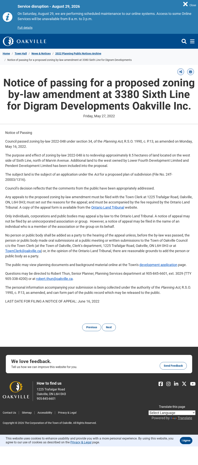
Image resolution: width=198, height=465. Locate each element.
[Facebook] (161, 384)
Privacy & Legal (67, 412)
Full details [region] (25, 28)
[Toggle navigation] (191, 41)
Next (109, 327)
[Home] (24, 41)
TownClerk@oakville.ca (23, 251)
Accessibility (45, 412)
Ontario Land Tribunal (107, 207)
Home (6, 53)
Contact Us (9, 412)
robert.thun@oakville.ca (54, 279)
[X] (184, 384)
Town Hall (21, 53)
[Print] (190, 71)
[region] (189, 4)
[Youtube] (192, 384)
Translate (185, 418)
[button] (180, 71)
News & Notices (41, 53)
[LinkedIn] (176, 384)
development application (158, 265)
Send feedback (173, 365)
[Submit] (184, 41)
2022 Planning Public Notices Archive (78, 53)
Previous (91, 327)
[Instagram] (168, 384)
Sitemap (27, 412)
